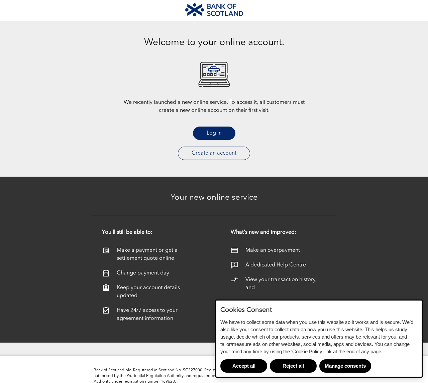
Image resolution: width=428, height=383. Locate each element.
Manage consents (345, 366)
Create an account (214, 153)
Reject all (293, 366)
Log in (214, 133)
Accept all (243, 366)
